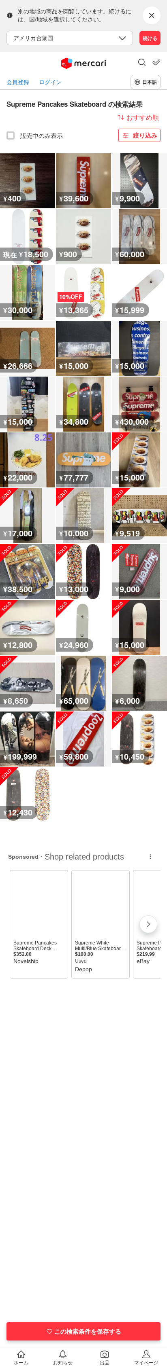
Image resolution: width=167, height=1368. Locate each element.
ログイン (50, 82)
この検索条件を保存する (87, 1331)
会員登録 (17, 82)
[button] (142, 63)
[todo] (156, 62)
